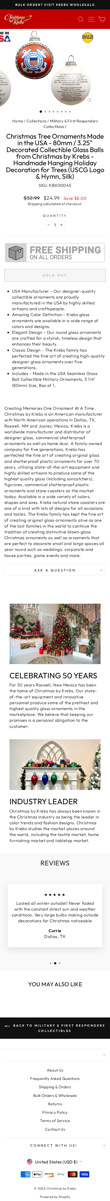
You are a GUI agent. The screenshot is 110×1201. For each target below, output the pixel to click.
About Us (55, 1070)
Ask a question (55, 570)
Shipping (35, 204)
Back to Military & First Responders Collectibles (58, 1028)
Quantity (55, 215)
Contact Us (55, 1129)
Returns (55, 1103)
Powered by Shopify (55, 1197)
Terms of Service (55, 1120)
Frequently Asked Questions (55, 1078)
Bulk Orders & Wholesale (55, 1095)
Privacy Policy (55, 1112)
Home (17, 121)
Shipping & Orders (55, 1086)
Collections (37, 121)
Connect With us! (54, 1145)
